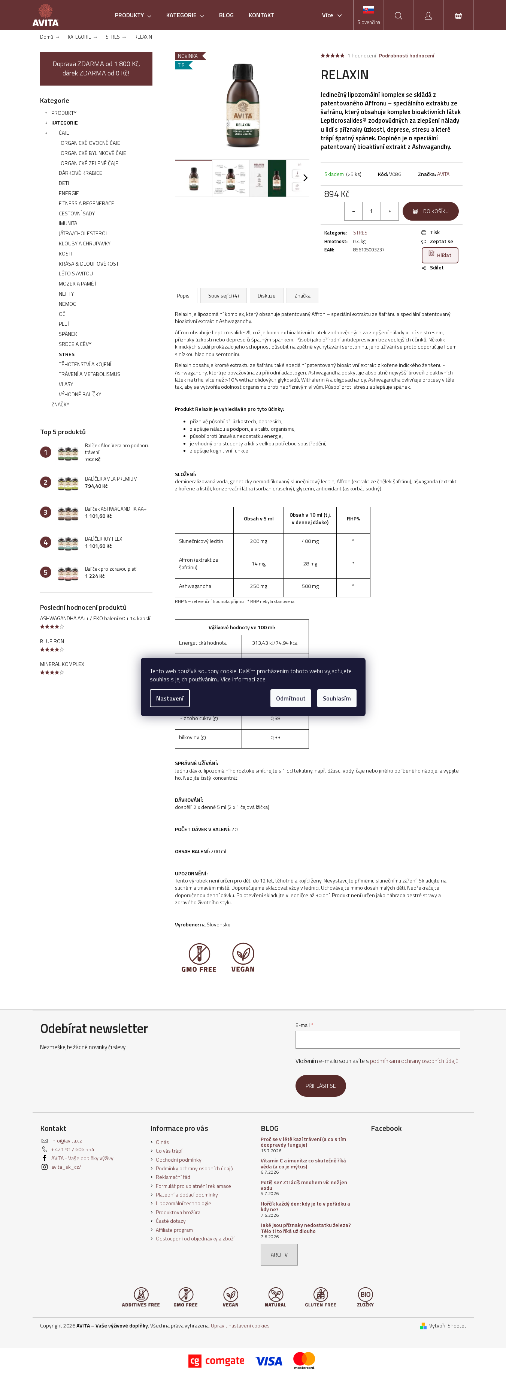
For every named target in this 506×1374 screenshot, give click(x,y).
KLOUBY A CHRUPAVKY (84, 243)
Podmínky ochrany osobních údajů (194, 1168)
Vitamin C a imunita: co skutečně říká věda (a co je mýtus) (303, 1163)
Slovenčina (368, 22)
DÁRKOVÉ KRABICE (80, 173)
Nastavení (170, 698)
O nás (162, 1142)
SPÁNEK (68, 334)
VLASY (66, 384)
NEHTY (66, 294)
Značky (60, 404)
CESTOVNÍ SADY (77, 213)
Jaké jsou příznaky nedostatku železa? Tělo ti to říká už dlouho (306, 1228)
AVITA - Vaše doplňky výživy (82, 1158)
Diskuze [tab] (267, 295)
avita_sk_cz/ (66, 1167)
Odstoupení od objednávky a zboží (195, 1238)
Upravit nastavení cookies (240, 1325)
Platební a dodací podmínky (187, 1194)
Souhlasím (337, 698)
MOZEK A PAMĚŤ (78, 283)
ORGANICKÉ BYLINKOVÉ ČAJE (93, 153)
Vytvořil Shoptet (447, 1325)
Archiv (279, 1254)
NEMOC (67, 304)
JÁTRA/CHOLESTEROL (83, 233)
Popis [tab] (183, 295)
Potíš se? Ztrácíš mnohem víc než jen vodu (304, 1185)
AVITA (443, 174)
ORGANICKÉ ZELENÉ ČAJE (89, 163)
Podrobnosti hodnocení (406, 55)
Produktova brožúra (178, 1212)
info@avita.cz (66, 1140)
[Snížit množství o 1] (354, 211)
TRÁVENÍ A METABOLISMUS (89, 374)
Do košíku (436, 211)
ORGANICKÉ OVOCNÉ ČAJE (90, 143)
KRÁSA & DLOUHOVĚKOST (89, 264)
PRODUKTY (63, 113)
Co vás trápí (169, 1151)
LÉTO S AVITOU (76, 273)
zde (261, 679)
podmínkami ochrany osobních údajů (414, 1061)
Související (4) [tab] (223, 295)
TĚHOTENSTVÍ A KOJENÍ (85, 364)
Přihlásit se (321, 1086)
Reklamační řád (173, 1177)
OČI (63, 314)
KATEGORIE (64, 122)
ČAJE (64, 133)
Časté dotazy (171, 1221)
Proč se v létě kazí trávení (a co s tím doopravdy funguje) (303, 1142)
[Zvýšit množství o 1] (390, 211)
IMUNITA (68, 223)
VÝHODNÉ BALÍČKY (80, 394)
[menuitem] (133, 15)
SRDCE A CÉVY (75, 344)
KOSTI (65, 253)
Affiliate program (174, 1230)
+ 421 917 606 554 (72, 1149)
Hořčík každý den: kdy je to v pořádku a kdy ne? (305, 1206)
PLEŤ (64, 324)
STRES (67, 354)
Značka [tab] (302, 295)
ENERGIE (69, 193)
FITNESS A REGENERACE (86, 203)
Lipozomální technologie (183, 1203)
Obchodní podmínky (179, 1160)
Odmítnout (291, 698)
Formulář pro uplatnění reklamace (193, 1186)
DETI (64, 183)
